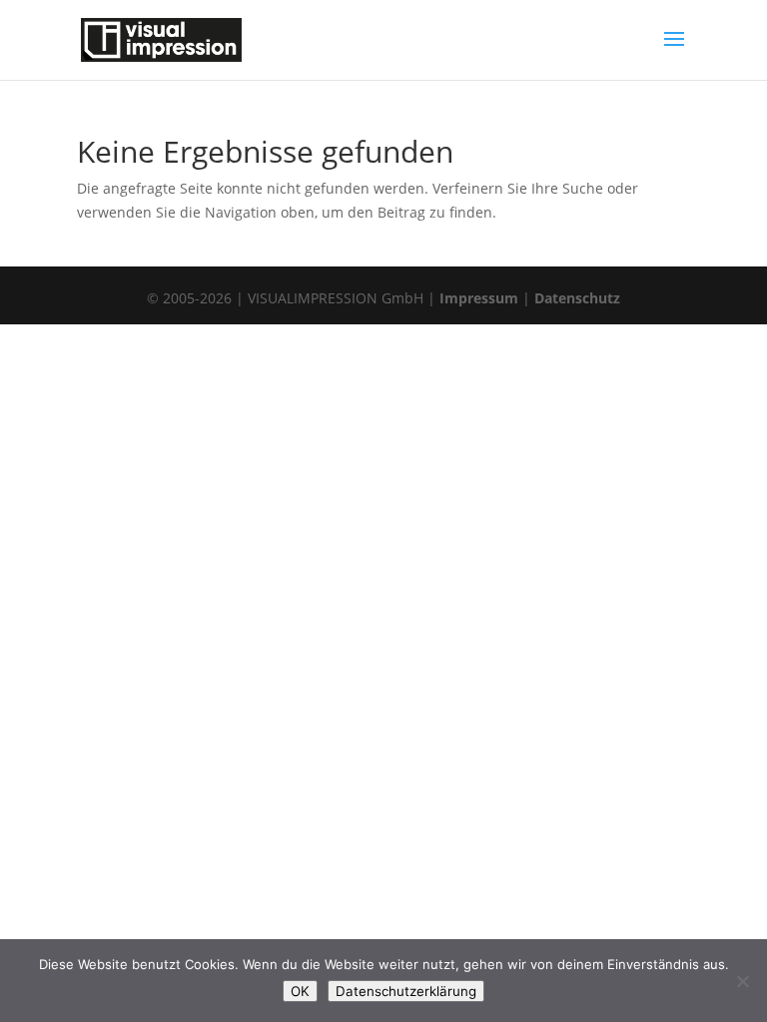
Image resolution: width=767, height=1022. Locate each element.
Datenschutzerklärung (406, 991)
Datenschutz (577, 297)
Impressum (478, 297)
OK (300, 991)
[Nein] (742, 981)
